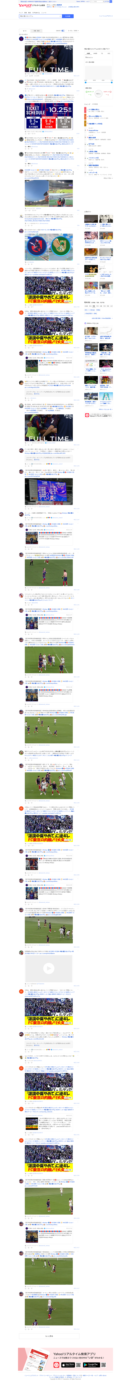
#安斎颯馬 (59, 39)
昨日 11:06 (76, 803)
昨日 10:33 (76, 1103)
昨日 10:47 (76, 1028)
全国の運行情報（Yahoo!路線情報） (102, 318)
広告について (76, 1375)
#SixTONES (35, 86)
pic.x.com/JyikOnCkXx (68, 644)
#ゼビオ (68, 994)
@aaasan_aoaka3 (58, 464)
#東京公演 (65, 144)
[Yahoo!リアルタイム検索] (32, 4)
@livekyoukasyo (44, 223)
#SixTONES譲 (64, 155)
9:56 (78, 148)
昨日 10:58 (76, 845)
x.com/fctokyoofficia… (52, 354)
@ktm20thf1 (35, 602)
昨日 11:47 (76, 519)
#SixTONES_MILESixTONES (33, 221)
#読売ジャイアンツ (55, 272)
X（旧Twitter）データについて (73, 1377)
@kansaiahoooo (33, 758)
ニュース (43, 12)
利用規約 (69, 1375)
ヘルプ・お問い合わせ (100, 1375)
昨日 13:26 (76, 400)
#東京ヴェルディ (38, 313)
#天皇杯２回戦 (56, 352)
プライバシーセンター (59, 1375)
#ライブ (70, 144)
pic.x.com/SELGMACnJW (65, 557)
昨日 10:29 (76, 1218)
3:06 (78, 264)
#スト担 (70, 142)
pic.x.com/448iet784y (67, 101)
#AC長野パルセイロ (39, 39)
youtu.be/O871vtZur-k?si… (33, 996)
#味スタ (48, 219)
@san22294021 (38, 1060)
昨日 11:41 (76, 605)
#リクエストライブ (47, 600)
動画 (29, 12)
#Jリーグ (30, 272)
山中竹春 (106, 1)
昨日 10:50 (76, 986)
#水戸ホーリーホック (31, 97)
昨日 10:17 (76, 1247)
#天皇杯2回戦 (46, 453)
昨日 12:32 (76, 445)
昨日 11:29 (76, 634)
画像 (25, 12)
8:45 (78, 210)
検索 (68, 16)
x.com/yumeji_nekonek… (46, 1111)
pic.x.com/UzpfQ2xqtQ (31, 232)
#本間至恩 (53, 555)
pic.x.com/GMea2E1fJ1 (32, 178)
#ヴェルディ (28, 755)
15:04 (77, 91)
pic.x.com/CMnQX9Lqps (59, 714)
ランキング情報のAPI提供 (56, 1377)
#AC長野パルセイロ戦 (35, 474)
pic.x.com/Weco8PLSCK (58, 453)
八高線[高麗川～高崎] (91, 313)
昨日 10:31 (76, 1134)
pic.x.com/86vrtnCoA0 (37, 1039)
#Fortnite (68, 385)
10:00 (77, 133)
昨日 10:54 (76, 947)
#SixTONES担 (63, 142)
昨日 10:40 (76, 1062)
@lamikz (31, 262)
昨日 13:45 (76, 377)
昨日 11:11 (76, 760)
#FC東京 (27, 39)
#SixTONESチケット (32, 142)
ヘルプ (87, 1)
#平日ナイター (34, 953)
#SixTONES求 (43, 142)
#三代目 (50, 385)
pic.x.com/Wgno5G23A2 (32, 387)
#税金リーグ (44, 1071)
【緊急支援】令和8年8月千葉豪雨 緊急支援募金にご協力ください (38, 1)
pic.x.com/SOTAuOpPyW (32, 476)
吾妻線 (98, 310)
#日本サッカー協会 (45, 994)
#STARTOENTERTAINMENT (40, 144)
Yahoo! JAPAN (80, 1)
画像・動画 (37, 30)
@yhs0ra (38, 208)
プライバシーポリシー (45, 1375)
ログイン (49, 7)
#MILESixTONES (45, 86)
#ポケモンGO (45, 230)
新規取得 (59, 5)
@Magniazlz (32, 89)
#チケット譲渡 (54, 86)
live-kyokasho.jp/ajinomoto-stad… (35, 219)
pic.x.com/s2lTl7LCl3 (31, 1186)
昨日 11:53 (76, 466)
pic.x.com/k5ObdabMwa (60, 43)
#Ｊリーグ (69, 755)
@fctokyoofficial (48, 74)
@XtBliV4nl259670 (38, 305)
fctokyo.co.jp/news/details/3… (35, 99)
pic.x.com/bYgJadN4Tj (31, 412)
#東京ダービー (49, 315)
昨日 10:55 (76, 875)
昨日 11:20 (76, 706)
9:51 (78, 165)
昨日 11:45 (76, 589)
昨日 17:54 (76, 307)
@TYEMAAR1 (40, 983)
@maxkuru (33, 398)
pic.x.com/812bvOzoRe (60, 1256)
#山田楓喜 (48, 39)
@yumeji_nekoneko (37, 1115)
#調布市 (42, 315)
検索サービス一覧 (88, 1375)
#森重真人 (49, 43)
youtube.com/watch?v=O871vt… (43, 274)
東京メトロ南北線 (90, 310)
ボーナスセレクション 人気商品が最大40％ (66, 7)
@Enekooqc (34, 146)
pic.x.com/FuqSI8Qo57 (65, 770)
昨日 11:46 (76, 549)
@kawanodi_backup (44, 375)
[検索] (111, 1)
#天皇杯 (38, 37)
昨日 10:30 (76, 1175)
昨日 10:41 (76, 1051)
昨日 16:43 (76, 347)
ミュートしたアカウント (106, 16)
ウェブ (21, 12)
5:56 (78, 225)
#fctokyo (45, 352)
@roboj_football (51, 443)
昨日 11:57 (76, 76)
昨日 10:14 (76, 1329)
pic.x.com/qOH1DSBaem (47, 953)
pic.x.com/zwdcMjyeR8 (49, 1296)
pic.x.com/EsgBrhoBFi (54, 914)
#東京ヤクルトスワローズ (41, 272)
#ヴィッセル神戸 (48, 755)
